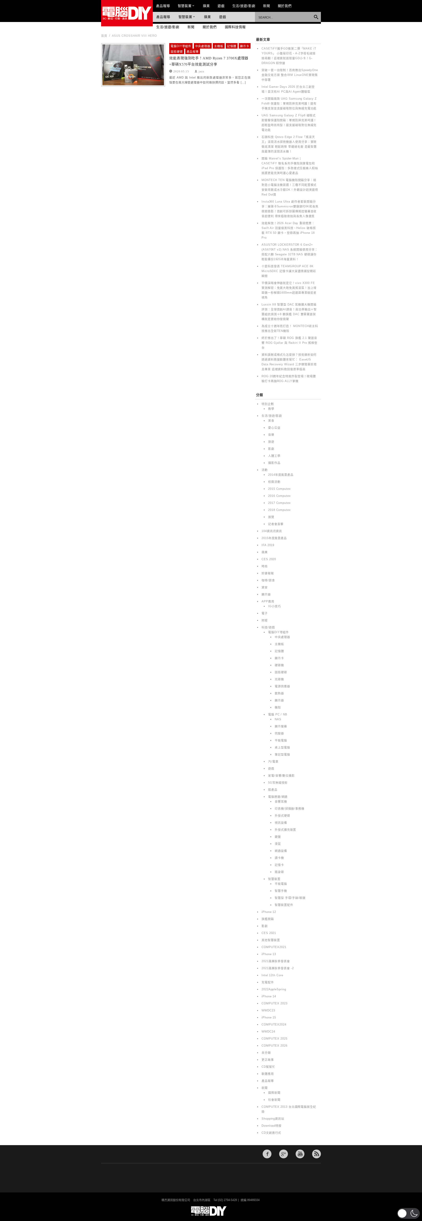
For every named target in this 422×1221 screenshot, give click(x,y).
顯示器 (266, 594)
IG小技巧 (274, 606)
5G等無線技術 (277, 782)
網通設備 (281, 850)
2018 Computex (279, 510)
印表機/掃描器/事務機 (289, 808)
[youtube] (300, 1154)
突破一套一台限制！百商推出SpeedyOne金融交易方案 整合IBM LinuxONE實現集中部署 (290, 74)
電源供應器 (282, 686)
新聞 (266, 6)
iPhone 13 (269, 954)
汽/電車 (273, 761)
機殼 (278, 707)
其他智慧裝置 (271, 940)
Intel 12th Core (272, 975)
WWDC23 (268, 1010)
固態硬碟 (177, 51)
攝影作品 (274, 462)
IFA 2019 (268, 545)
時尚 (265, 566)
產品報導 (163, 6)
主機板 (218, 46)
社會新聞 (274, 1099)
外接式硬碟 (282, 815)
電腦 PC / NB (277, 714)
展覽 (271, 517)
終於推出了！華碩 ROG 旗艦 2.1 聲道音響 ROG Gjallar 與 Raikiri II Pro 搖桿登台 (289, 342)
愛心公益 (274, 427)
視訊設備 (281, 822)
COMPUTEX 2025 (274, 1038)
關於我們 (285, 6)
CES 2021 (269, 933)
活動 (265, 470)
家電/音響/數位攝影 (281, 775)
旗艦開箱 (268, 919)
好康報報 (268, 573)
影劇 (271, 448)
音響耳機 (281, 801)
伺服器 (279, 733)
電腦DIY (127, 13)
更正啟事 (268, 1059)
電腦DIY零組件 (181, 46)
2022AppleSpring (274, 989)
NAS (278, 719)
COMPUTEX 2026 (274, 1045)
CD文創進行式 (271, 1132)
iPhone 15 (269, 1017)
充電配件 (268, 982)
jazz (201, 71)
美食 (271, 420)
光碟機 (279, 679)
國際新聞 (274, 1092)
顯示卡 (244, 46)
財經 (265, 620)
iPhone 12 (269, 912)
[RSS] (316, 1154)
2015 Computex (279, 488)
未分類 (266, 1052)
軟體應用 (268, 1073)
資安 (265, 587)
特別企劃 (268, 404)
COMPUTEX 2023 (274, 1003)
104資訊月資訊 (272, 531)
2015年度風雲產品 (274, 538)
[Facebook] (267, 1154)
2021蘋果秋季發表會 (276, 961)
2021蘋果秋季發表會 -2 (278, 968)
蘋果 (206, 6)
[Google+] (283, 1154)
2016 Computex (279, 495)
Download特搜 (272, 1125)
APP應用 (268, 601)
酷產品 (272, 789)
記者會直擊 (276, 524)
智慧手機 (281, 890)
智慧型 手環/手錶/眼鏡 (290, 897)
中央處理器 (203, 46)
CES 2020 (269, 559)
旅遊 (271, 441)
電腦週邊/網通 (277, 796)
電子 (265, 613)
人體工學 (274, 455)
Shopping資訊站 (273, 1118)
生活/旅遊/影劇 (243, 6)
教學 (271, 408)
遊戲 (221, 6)
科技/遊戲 (268, 627)
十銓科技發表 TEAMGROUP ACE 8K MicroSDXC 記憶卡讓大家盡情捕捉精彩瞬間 (289, 271)
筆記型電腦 (282, 754)
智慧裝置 (185, 6)
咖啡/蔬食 (268, 580)
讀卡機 (279, 857)
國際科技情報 (235, 27)
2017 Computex (279, 502)
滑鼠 (278, 843)
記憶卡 (279, 864)
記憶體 (231, 46)
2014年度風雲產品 (280, 474)
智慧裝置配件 (284, 905)
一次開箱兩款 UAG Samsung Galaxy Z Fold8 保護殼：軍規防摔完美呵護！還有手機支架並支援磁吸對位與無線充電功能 (289, 103)
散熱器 (279, 693)
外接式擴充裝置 (285, 829)
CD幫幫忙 (268, 1066)
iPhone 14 (269, 996)
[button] (408, 1213)
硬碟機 (279, 665)
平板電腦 (281, 740)
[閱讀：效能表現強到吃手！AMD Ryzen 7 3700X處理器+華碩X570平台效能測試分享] (133, 64)
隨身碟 (279, 872)
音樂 (271, 434)
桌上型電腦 (282, 747)
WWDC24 (268, 1031)
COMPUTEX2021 (274, 947)
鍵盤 (278, 836)
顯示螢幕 (281, 726)
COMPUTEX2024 (274, 1024)
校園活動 (274, 481)
